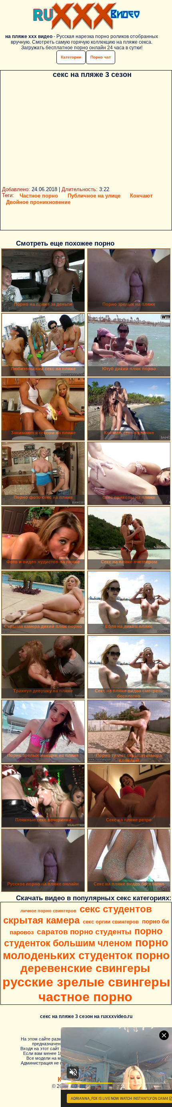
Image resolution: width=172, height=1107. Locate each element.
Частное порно (39, 196)
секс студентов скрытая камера (77, 914)
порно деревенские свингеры (95, 961)
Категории (71, 57)
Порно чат (100, 57)
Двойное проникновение (38, 202)
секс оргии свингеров (111, 922)
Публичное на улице (94, 196)
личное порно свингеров (48, 910)
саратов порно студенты (84, 932)
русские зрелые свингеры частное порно (86, 989)
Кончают (141, 196)
